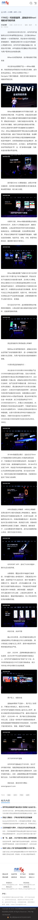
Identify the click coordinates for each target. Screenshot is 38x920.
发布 (15, 795)
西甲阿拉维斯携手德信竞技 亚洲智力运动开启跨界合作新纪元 (20, 807)
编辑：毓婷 (28, 25)
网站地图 (5, 877)
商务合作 (23, 877)
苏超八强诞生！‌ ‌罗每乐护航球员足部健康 (17, 817)
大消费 (10, 12)
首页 (4, 12)
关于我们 (23, 874)
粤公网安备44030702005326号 (20, 917)
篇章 (27, 795)
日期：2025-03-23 (16, 25)
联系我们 (32, 874)
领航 (8, 795)
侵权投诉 (14, 877)
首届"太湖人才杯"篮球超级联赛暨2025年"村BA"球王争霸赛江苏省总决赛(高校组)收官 (18, 848)
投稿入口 (32, 877)
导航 (21, 795)
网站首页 (5, 874)
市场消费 (4, 25)
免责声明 (14, 874)
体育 (15, 12)
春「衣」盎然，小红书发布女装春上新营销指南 (20, 838)
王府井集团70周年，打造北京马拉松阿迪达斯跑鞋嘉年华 (20, 828)
